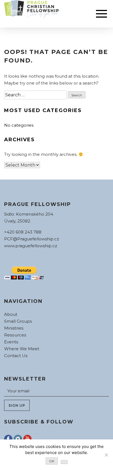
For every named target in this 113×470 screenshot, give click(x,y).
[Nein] (106, 455)
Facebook (8, 439)
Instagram (18, 439)
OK (51, 461)
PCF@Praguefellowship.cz (31, 238)
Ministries (13, 328)
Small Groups (18, 321)
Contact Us (15, 355)
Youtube (27, 439)
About (10, 314)
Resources (15, 335)
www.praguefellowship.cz (30, 245)
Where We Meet (21, 348)
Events (11, 341)
